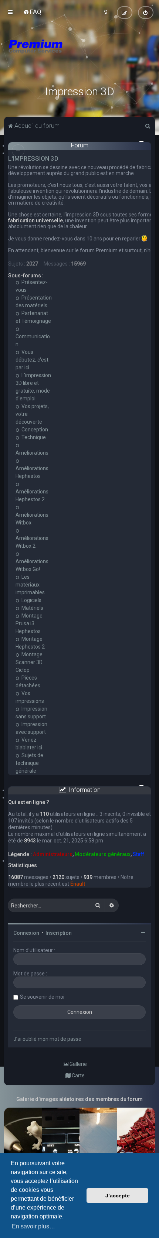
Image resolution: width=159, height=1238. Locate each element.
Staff (138, 854)
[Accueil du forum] (79, 55)
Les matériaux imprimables (30, 584)
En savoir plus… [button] (33, 1226)
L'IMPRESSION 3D (33, 158)
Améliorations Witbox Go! (32, 565)
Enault (77, 884)
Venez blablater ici (29, 743)
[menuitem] (32, 11)
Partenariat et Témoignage (33, 317)
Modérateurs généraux (103, 854)
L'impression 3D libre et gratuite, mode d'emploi (33, 386)
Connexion (26, 933)
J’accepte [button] (117, 1195)
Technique (33, 437)
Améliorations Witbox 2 (32, 542)
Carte (78, 1075)
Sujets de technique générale (29, 763)
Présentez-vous (32, 286)
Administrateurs (52, 854)
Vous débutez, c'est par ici (32, 359)
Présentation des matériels (34, 301)
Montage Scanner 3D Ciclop (29, 662)
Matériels (31, 608)
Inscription (58, 933)
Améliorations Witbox (32, 519)
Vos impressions (30, 697)
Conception (34, 429)
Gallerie (77, 1064)
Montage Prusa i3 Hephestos (29, 623)
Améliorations (32, 453)
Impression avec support (31, 728)
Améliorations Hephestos (32, 472)
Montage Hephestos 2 (30, 643)
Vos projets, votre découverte (32, 414)
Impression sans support (31, 712)
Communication (33, 340)
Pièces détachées (28, 681)
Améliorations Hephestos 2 (32, 495)
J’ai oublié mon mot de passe (47, 1039)
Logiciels (30, 600)
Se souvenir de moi (42, 997)
